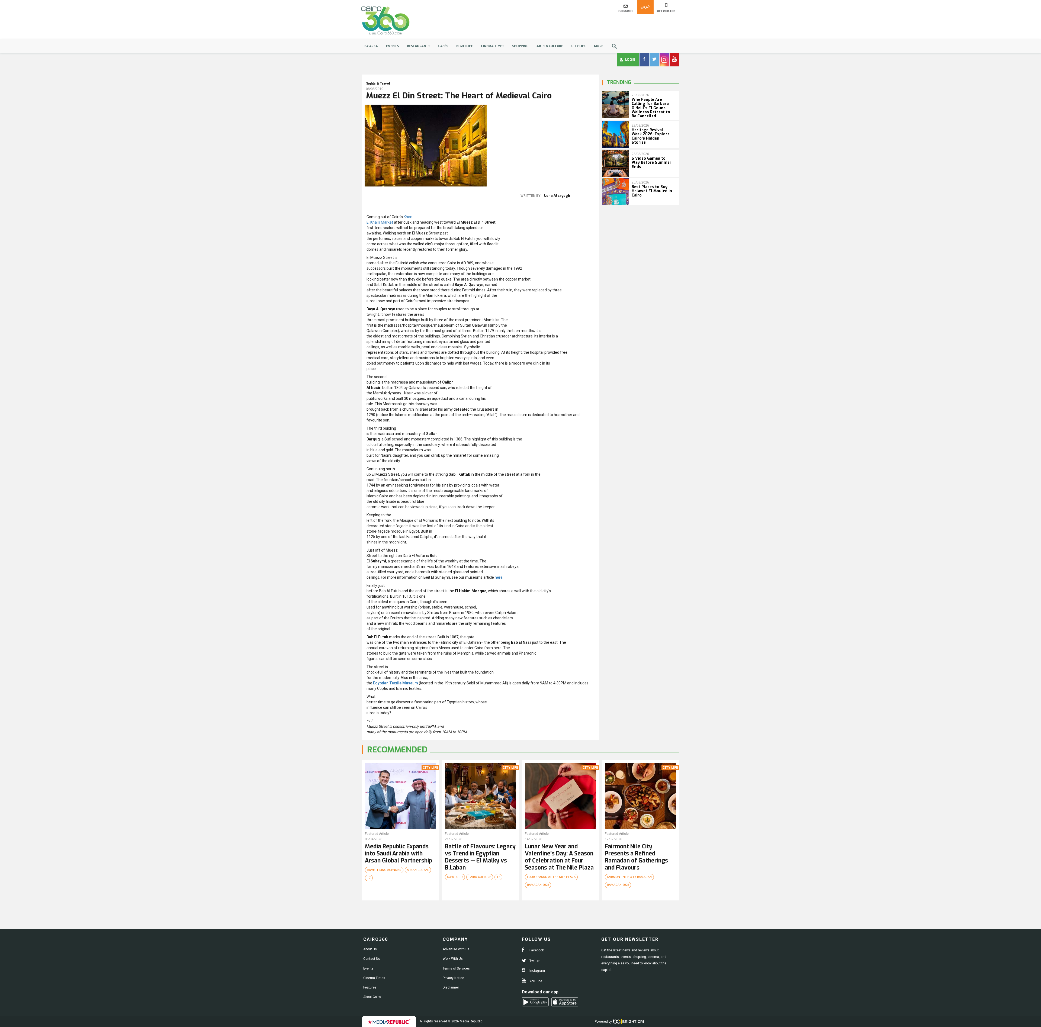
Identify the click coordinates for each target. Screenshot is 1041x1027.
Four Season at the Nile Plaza (551, 877)
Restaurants (418, 46)
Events (392, 46)
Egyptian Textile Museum (395, 683)
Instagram (537, 971)
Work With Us (453, 959)
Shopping (520, 46)
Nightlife (464, 46)
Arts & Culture (549, 46)
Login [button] (630, 59)
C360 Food (455, 877)
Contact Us (371, 959)
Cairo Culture (479, 877)
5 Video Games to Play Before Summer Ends (651, 162)
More (598, 46)
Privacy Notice (453, 978)
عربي (645, 6)
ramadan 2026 (538, 885)
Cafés (443, 46)
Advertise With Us (456, 949)
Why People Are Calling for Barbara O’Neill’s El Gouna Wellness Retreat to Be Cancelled (651, 108)
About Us (370, 949)
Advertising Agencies (384, 870)
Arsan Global (418, 870)
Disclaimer (451, 987)
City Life (578, 46)
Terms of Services (456, 968)
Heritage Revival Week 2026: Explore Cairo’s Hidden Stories (651, 136)
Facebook (536, 950)
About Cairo (372, 997)
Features (370, 987)
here (499, 577)
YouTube (535, 981)
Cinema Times (492, 46)
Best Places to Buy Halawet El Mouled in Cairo (652, 191)
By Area (371, 46)
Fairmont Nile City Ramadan (629, 877)
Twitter (534, 961)
